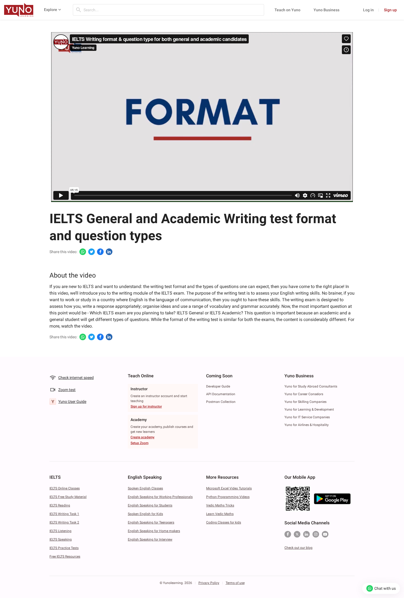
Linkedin (306, 534)
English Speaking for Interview (150, 539)
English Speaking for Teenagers (151, 522)
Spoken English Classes (145, 488)
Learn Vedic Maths (220, 514)
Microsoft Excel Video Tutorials (229, 488)
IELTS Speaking (60, 539)
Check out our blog (298, 548)
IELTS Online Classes (64, 488)
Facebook (287, 534)
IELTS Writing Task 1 (64, 514)
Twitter (297, 534)
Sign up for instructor (146, 406)
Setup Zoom (139, 443)
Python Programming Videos (228, 497)
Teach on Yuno (287, 10)
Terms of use (235, 583)
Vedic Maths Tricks (220, 505)
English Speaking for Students (150, 505)
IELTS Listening (60, 531)
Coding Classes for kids (223, 522)
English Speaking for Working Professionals (160, 497)
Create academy (142, 437)
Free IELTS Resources (64, 556)
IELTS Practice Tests (64, 548)
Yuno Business (326, 10)
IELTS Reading (59, 505)
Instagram (315, 534)
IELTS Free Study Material (68, 497)
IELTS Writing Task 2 (64, 522)
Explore (50, 9)
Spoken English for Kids (145, 514)
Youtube (325, 534)
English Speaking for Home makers (154, 531)
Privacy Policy (208, 583)
